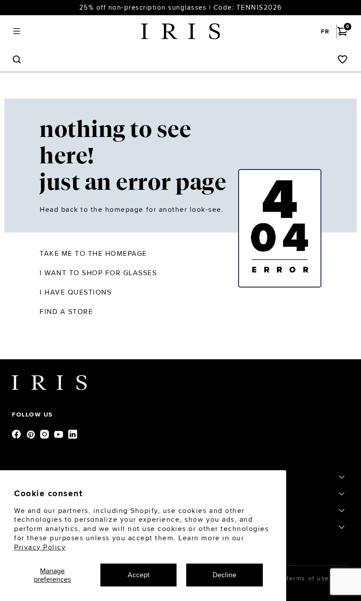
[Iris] (180, 31)
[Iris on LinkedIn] (73, 433)
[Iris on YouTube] (59, 433)
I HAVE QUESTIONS (75, 292)
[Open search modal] (16, 60)
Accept (139, 575)
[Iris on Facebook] (17, 433)
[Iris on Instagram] (45, 433)
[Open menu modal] (16, 31)
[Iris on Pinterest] (31, 433)
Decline (224, 575)
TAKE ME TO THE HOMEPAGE (93, 253)
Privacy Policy (40, 547)
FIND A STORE (66, 311)
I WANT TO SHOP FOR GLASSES (98, 273)
